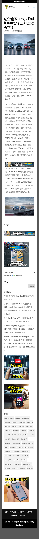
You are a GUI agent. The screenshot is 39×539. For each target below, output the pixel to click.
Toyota (17, 464)
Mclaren (7, 443)
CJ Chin (7, 31)
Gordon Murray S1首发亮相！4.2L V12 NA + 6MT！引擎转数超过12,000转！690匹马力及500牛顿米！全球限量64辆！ (19, 329)
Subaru (7, 460)
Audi (18, 418)
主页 (6, 512)
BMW (7, 422)
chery (22, 422)
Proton (16, 456)
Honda (29, 426)
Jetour (7, 435)
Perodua (16, 451)
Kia (14, 435)
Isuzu (15, 430)
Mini (21, 447)
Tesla (23, 460)
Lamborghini (22, 435)
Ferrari (30, 422)
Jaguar (31, 430)
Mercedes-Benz (27, 443)
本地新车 (21, 512)
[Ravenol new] (16, 266)
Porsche (7, 456)
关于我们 (22, 515)
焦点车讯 (29, 512)
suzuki (16, 460)
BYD (14, 422)
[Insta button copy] (16, 408)
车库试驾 (13, 512)
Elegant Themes (19, 521)
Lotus (7, 439)
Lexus (31, 435)
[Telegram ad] (16, 501)
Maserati (15, 439)
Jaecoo (23, 430)
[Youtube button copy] (16, 379)
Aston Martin (9, 418)
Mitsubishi (29, 447)
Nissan (7, 451)
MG (6, 447)
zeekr (29, 468)
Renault (25, 456)
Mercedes (16, 443)
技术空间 (14, 515)
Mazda (24, 439)
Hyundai (7, 430)
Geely (14, 426)
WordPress (19, 525)
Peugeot (25, 451)
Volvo (7, 468)
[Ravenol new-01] (19, 165)
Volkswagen (26, 464)
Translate (19, 275)
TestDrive (8, 464)
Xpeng (22, 468)
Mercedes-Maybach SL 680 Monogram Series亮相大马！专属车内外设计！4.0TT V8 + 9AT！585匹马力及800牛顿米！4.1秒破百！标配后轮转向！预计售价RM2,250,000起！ (19, 343)
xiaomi (15, 468)
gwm (21, 426)
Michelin (13, 447)
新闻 (20, 31)
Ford (7, 426)
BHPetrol (25, 418)
